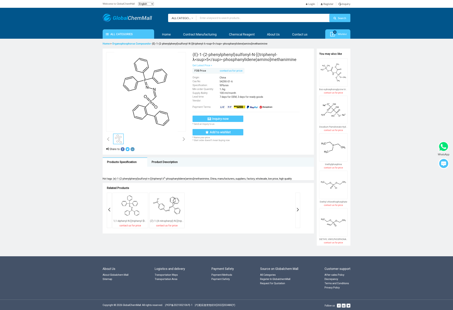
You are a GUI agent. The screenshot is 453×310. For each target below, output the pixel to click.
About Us (273, 34)
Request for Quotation (272, 283)
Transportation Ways (166, 274)
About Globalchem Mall (115, 274)
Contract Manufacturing (200, 34)
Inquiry (345, 3)
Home (166, 34)
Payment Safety (220, 279)
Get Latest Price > (202, 65)
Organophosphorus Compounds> (132, 43)
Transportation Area (166, 279)
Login (311, 3)
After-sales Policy (334, 274)
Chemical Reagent (242, 34)
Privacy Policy (332, 287)
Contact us (300, 34)
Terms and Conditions (337, 283)
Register (328, 3)
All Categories (268, 274)
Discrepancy (331, 279)
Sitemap (107, 279)
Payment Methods (221, 274)
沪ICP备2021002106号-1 (179, 305)
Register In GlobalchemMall (275, 279)
